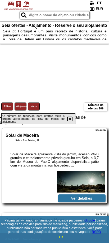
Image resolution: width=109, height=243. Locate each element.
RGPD (96, 232)
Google (89, 220)
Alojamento (21, 106)
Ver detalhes (81, 198)
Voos (34, 106)
